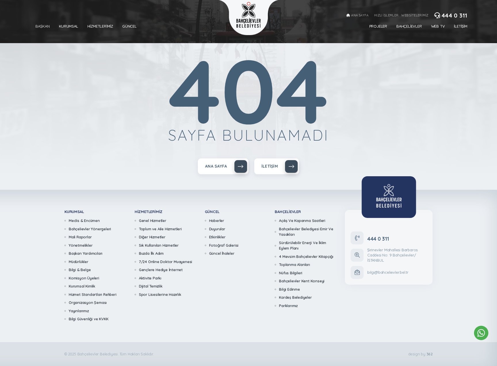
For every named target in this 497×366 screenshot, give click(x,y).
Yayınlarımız (79, 310)
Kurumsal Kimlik (82, 286)
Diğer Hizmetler (152, 237)
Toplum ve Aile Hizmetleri (160, 229)
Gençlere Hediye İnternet (161, 269)
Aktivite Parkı (150, 278)
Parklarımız (288, 305)
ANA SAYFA (359, 15)
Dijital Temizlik (151, 286)
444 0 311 (454, 15)
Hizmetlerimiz (100, 26)
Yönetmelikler (80, 245)
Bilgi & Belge (80, 269)
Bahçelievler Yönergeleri (90, 229)
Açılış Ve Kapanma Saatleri (302, 220)
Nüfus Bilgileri (290, 273)
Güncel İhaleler (221, 253)
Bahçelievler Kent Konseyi (301, 281)
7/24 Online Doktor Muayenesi (165, 261)
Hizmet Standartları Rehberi (92, 294)
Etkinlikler (217, 237)
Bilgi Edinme (289, 289)
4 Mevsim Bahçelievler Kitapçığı (306, 256)
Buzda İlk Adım (151, 253)
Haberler (216, 220)
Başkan (42, 26)
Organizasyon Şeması (88, 302)
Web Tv (438, 26)
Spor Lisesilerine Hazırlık (160, 294)
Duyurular (217, 229)
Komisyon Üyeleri (84, 278)
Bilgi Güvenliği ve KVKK (88, 319)
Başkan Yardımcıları (85, 253)
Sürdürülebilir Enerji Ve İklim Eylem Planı (302, 245)
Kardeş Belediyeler (295, 297)
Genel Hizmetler (152, 220)
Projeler (378, 26)
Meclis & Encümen (84, 220)
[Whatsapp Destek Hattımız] (481, 333)
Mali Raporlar (80, 237)
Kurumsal (68, 26)
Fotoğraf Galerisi (224, 245)
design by (420, 354)
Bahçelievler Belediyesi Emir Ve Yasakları (306, 232)
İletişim (460, 26)
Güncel (129, 26)
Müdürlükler (78, 261)
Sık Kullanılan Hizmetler (159, 245)
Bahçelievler (409, 26)
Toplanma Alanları (294, 264)
